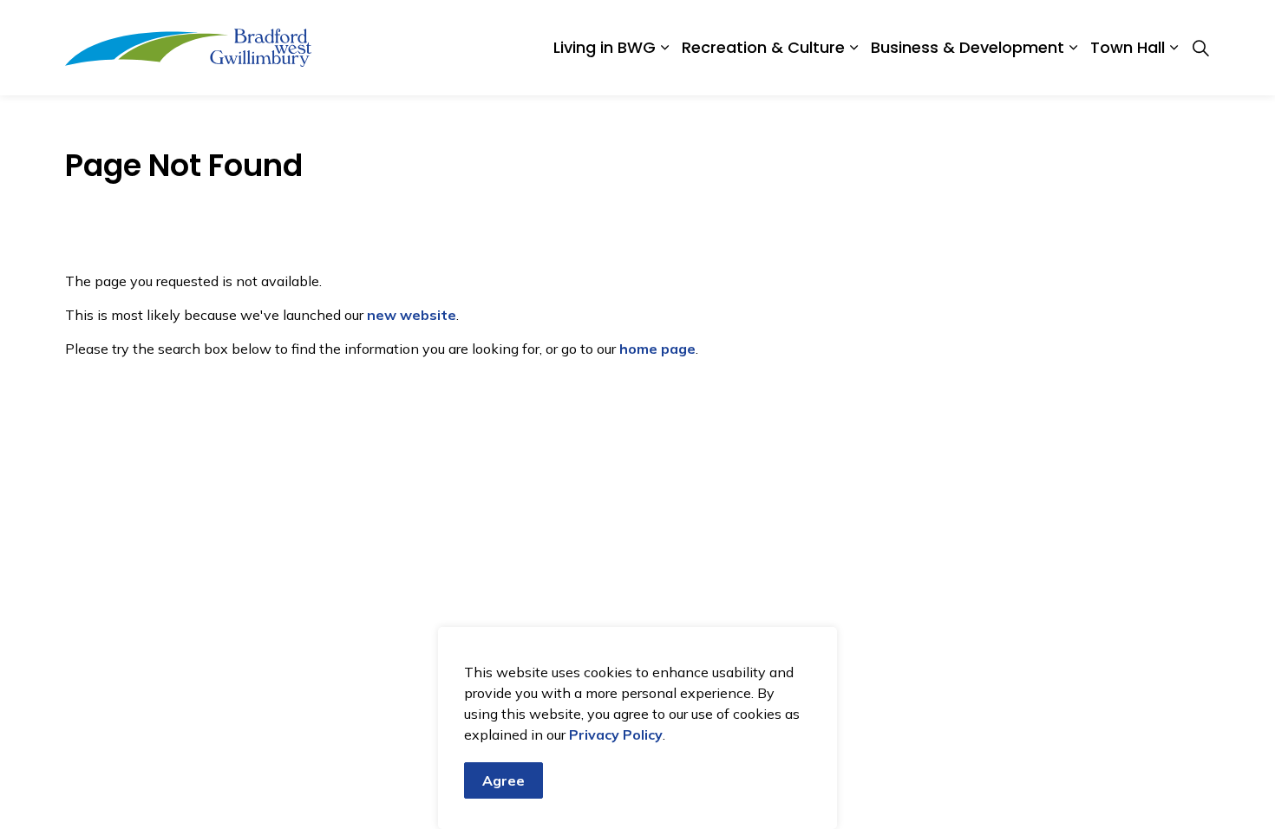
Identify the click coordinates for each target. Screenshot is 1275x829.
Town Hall (1127, 47)
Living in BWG (604, 47)
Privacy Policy (616, 734)
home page (657, 348)
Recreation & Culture (763, 47)
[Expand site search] (1200, 47)
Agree (503, 780)
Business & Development (967, 47)
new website (411, 314)
